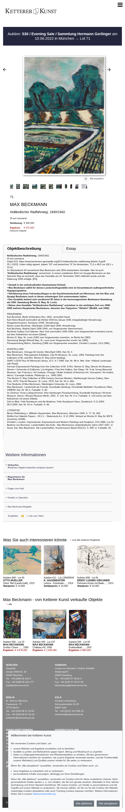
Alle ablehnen (84, 803)
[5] (4, 69)
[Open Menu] (120, 5)
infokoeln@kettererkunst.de (69, 714)
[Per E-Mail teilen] (21, 516)
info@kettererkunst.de (17, 685)
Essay (71, 249)
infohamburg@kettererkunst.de (71, 685)
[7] (109, 69)
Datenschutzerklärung (44, 794)
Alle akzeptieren (108, 803)
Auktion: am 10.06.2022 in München (62, 36)
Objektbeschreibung (24, 249)
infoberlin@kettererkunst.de (20, 717)
